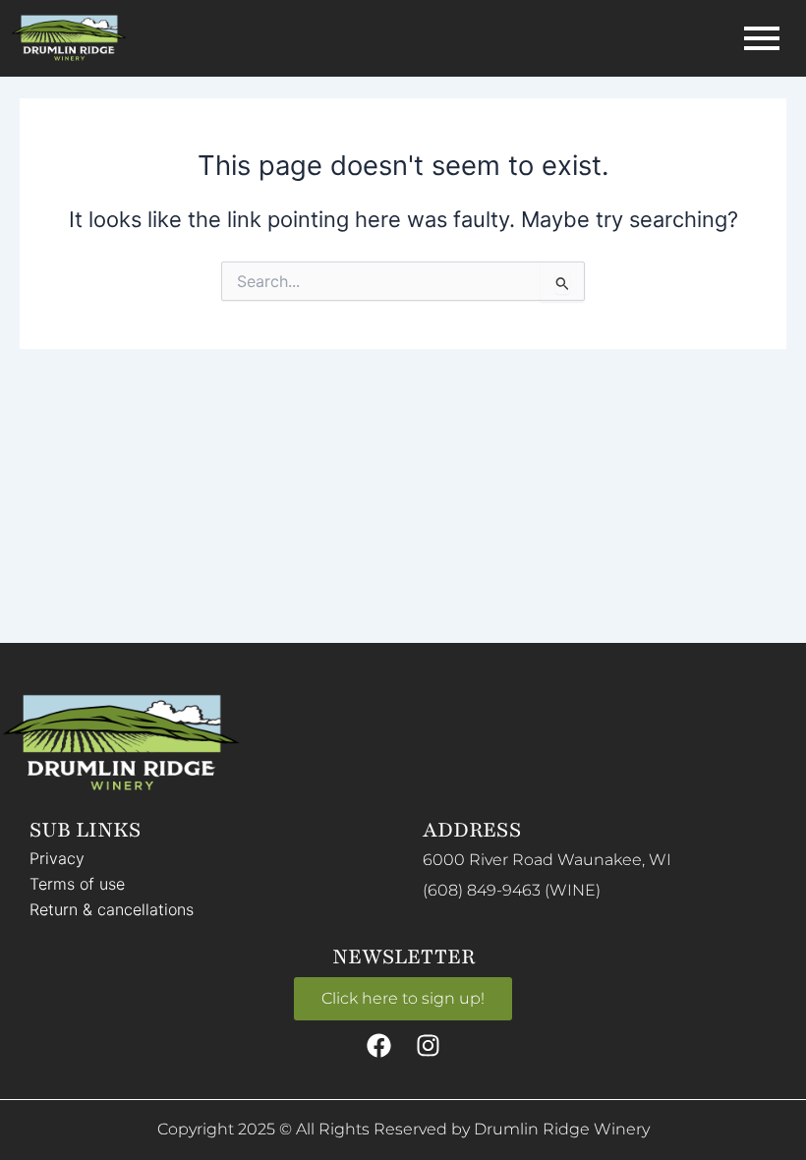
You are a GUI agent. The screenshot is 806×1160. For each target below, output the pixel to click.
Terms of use (77, 884)
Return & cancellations (111, 909)
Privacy (57, 858)
